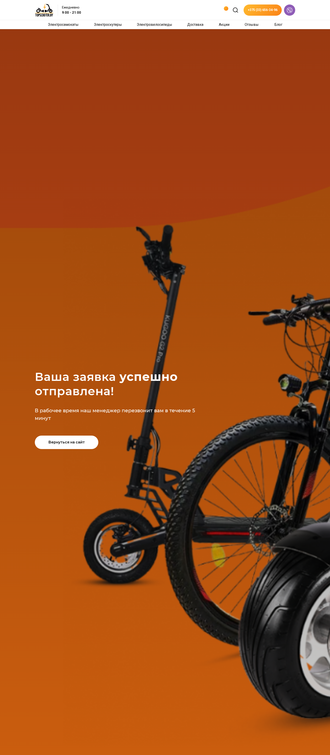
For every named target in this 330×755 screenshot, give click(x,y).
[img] (235, 10)
